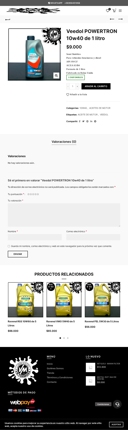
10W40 (83, 108)
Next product (120, 19)
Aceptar (116, 424)
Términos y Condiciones (60, 377)
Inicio (50, 363)
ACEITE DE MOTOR (88, 114)
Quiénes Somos (55, 368)
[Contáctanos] (117, 404)
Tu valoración (15, 200)
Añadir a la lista (78, 94)
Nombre (13, 231)
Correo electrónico (76, 231)
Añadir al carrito (96, 86)
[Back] (8, 19)
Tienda (50, 373)
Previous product (112, 19)
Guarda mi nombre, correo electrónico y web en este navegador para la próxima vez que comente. (61, 246)
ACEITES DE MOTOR (99, 108)
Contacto (52, 382)
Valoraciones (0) (64, 142)
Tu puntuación (16, 194)
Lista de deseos (109, 9)
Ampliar (56, 75)
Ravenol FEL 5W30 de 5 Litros (102, 321)
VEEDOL (104, 114)
